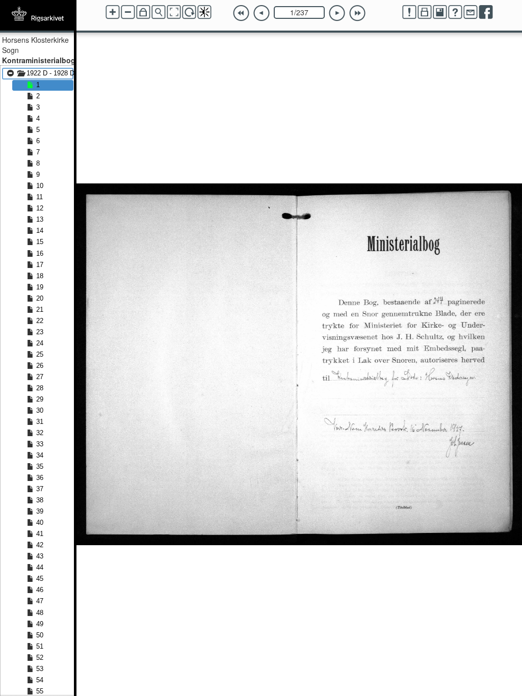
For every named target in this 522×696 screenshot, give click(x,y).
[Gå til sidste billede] (357, 13)
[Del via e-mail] (470, 12)
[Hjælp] (455, 12)
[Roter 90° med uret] (189, 12)
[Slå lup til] (158, 12)
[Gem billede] (440, 12)
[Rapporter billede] (409, 12)
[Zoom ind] (113, 12)
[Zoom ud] (128, 12)
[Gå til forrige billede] (261, 13)
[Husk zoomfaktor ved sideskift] (143, 12)
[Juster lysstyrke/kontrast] (204, 12)
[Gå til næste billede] (337, 13)
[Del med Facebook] (486, 12)
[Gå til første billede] (241, 13)
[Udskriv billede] (424, 12)
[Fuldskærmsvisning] (174, 12)
